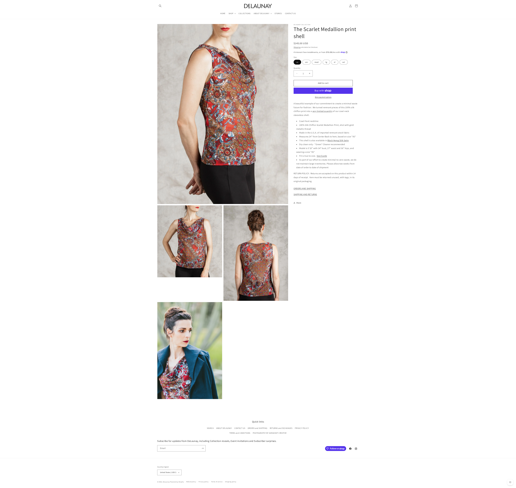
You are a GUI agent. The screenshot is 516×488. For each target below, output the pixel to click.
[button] (160, 6)
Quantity (297, 68)
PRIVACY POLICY (302, 428)
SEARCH (210, 428)
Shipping (297, 47)
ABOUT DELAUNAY (224, 428)
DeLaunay (166, 482)
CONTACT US (239, 428)
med (317, 62)
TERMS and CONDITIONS (239, 433)
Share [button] (298, 203)
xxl (343, 62)
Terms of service (217, 482)
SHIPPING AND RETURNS (305, 194)
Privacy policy (204, 482)
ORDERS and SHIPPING (257, 428)
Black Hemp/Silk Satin (338, 140)
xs (297, 62)
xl (335, 62)
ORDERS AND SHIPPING (305, 188)
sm (306, 62)
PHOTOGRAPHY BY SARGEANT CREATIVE (270, 433)
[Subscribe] (202, 448)
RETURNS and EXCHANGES (281, 428)
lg (326, 62)
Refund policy (191, 482)
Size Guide (322, 155)
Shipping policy (230, 482)
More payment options (323, 97)
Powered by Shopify (177, 482)
